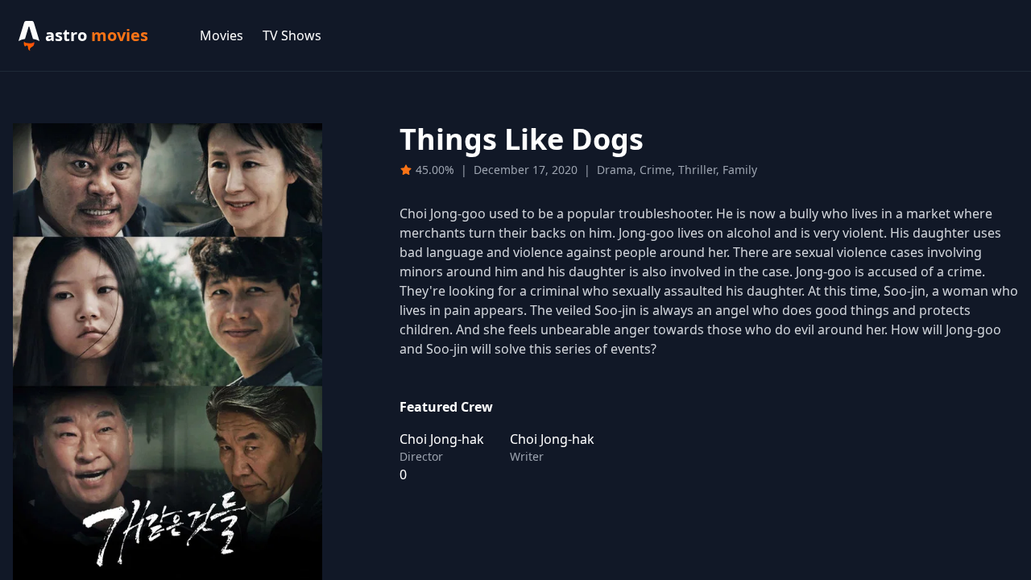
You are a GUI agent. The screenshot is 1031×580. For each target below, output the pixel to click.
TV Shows (292, 35)
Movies (221, 35)
